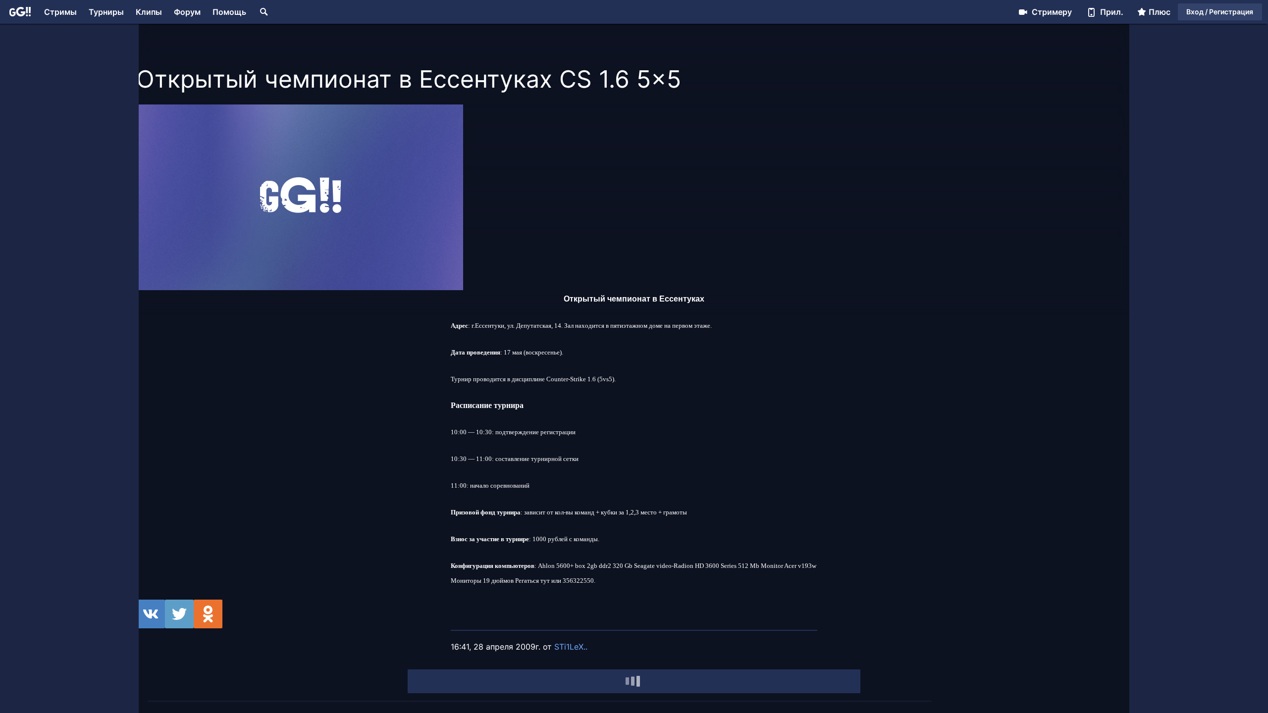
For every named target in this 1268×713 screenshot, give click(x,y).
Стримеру (1052, 12)
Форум (187, 12)
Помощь (229, 12)
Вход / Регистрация (1219, 11)
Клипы (149, 12)
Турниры (106, 12)
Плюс (1159, 12)
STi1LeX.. (570, 647)
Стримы (60, 12)
